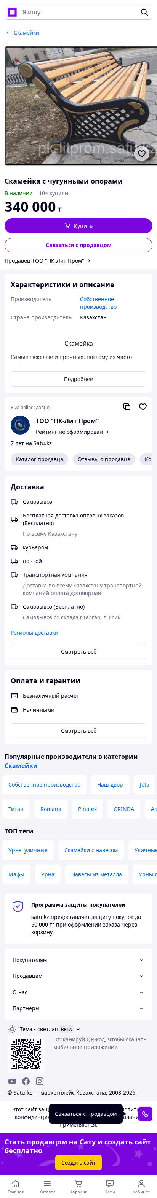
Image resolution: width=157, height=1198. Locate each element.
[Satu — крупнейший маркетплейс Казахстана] (12, 12)
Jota (144, 784)
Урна (47, 874)
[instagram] (39, 1081)
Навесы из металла (96, 874)
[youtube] (12, 1081)
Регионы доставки (34, 632)
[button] (78, 225)
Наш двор (110, 784)
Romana (50, 808)
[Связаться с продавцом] (145, 1114)
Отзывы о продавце (104, 459)
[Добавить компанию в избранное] (142, 406)
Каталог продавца (39, 459)
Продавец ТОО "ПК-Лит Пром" (44, 260)
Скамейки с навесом (91, 850)
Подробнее (78, 378)
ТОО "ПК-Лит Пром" (67, 421)
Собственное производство (44, 784)
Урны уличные (28, 850)
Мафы (16, 874)
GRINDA (124, 808)
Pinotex (87, 808)
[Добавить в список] (141, 153)
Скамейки (21, 766)
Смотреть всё (78, 651)
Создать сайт (78, 1162)
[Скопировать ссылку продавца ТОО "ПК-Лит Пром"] (126, 406)
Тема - (39, 1029)
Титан (16, 808)
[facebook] (25, 1081)
